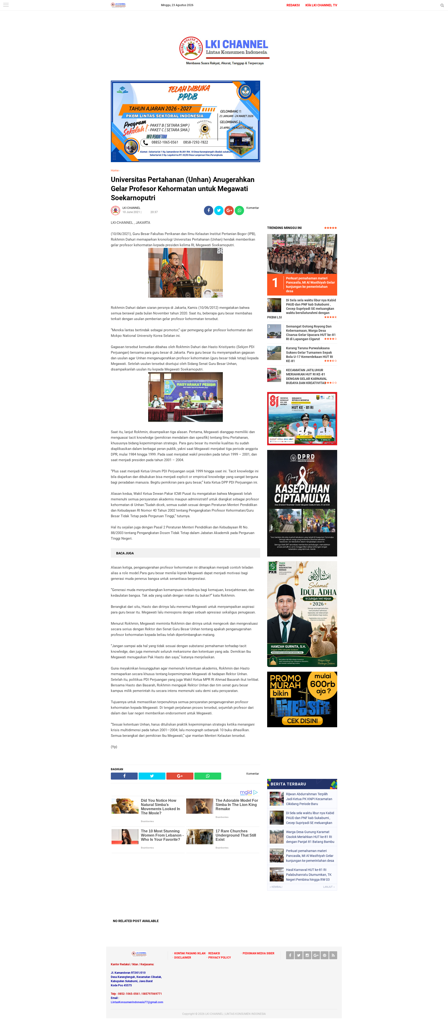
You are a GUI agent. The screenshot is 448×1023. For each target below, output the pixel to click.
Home (115, 170)
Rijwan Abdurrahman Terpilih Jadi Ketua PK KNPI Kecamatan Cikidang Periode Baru (309, 799)
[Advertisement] (185, 886)
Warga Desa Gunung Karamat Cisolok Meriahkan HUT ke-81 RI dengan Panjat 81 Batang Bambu (310, 837)
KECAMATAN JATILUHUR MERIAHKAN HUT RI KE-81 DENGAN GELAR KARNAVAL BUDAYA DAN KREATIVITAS (306, 376)
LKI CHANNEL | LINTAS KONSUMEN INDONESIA (235, 1014)
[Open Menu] (6, 5)
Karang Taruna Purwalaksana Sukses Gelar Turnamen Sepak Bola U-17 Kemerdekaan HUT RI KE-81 (309, 354)
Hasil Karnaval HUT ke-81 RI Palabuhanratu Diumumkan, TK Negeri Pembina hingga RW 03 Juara (309, 874)
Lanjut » (329, 886)
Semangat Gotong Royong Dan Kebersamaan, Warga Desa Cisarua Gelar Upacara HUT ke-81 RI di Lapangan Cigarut (311, 332)
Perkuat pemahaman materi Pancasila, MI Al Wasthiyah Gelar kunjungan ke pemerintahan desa (310, 856)
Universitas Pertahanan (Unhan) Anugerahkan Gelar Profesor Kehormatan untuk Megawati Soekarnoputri (183, 188)
